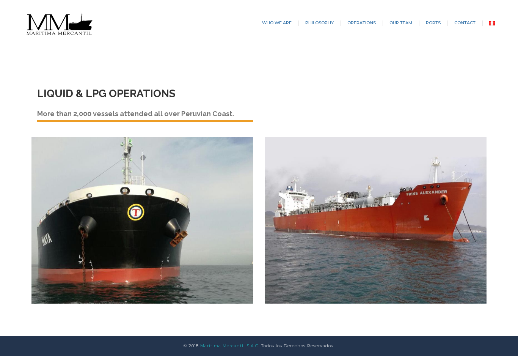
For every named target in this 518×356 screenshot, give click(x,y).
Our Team (400, 22)
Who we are (277, 22)
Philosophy (319, 22)
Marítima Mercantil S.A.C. (229, 345)
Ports (433, 22)
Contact (465, 22)
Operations (361, 22)
